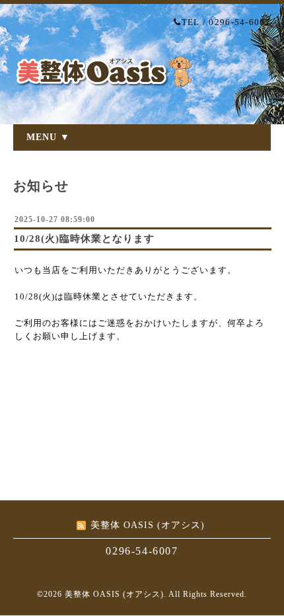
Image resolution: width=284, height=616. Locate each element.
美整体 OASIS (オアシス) (114, 594)
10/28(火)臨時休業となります (84, 238)
